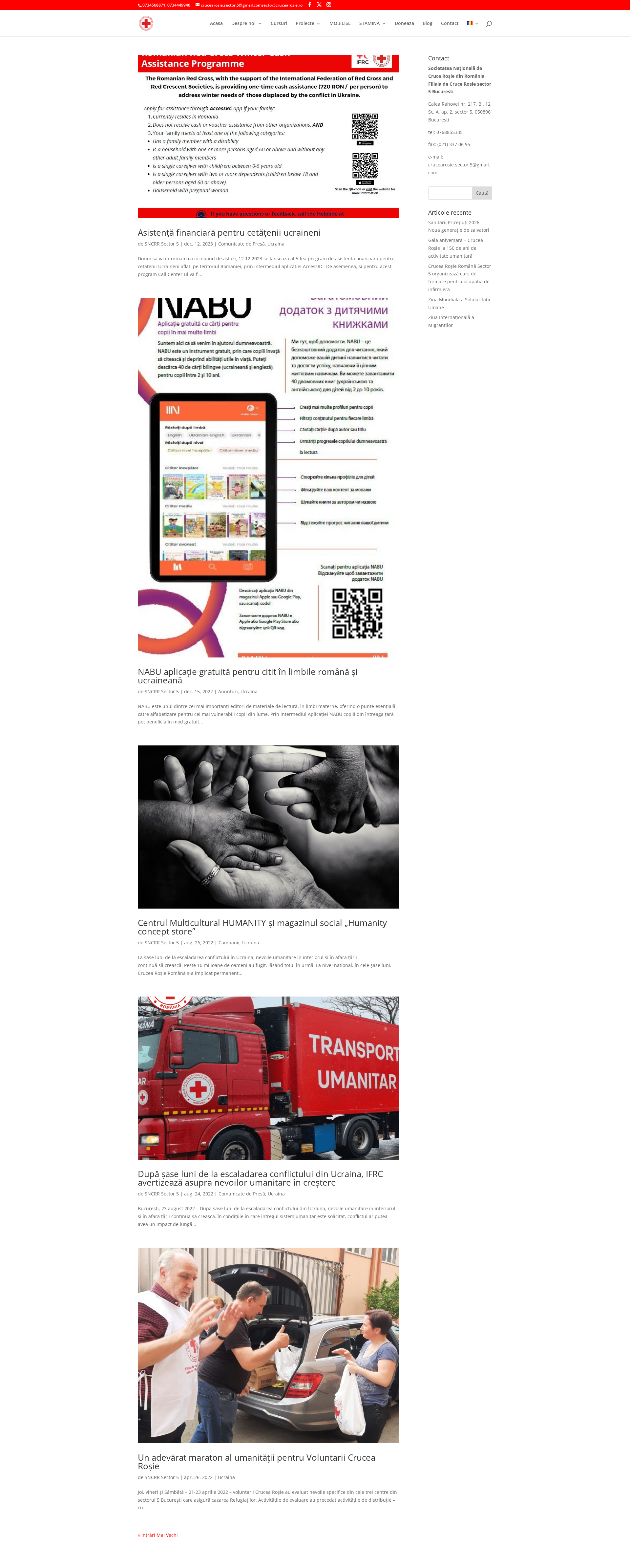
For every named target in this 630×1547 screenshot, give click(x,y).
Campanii (229, 942)
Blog (427, 23)
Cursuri (279, 23)
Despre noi (243, 23)
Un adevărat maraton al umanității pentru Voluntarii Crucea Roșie (256, 1461)
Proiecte (305, 23)
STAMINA (369, 23)
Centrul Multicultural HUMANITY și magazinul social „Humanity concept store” (262, 927)
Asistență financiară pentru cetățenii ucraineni (229, 232)
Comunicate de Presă (241, 244)
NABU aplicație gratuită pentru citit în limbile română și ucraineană (248, 676)
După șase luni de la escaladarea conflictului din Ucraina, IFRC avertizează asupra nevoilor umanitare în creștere (260, 1178)
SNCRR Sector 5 (162, 244)
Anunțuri (228, 691)
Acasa (216, 23)
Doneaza (404, 23)
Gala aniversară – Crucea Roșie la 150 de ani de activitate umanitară (455, 248)
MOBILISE (340, 23)
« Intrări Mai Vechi (158, 1535)
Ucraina (275, 244)
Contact (450, 23)
